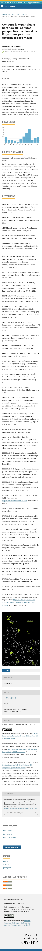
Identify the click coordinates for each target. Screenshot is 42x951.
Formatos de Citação (14, 813)
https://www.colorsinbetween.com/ (14, 501)
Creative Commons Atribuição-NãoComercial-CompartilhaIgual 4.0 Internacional (17, 923)
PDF (7, 670)
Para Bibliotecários (9, 837)
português (7, 868)
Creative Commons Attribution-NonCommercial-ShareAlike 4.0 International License (20, 736)
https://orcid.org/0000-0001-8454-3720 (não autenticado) (21, 51)
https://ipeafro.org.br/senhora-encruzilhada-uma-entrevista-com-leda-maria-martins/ (18, 602)
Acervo (11, 14)
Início (4, 14)
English (6, 861)
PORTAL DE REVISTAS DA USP (11, 3)
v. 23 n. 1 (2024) (21, 14)
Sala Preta (10, 6)
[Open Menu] (2, 6)
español (6, 864)
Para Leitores (7, 831)
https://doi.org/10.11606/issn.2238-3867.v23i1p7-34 (20, 808)
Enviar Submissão (12, 847)
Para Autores (7, 834)
